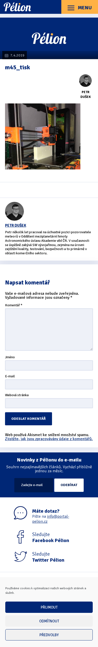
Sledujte (50, 538)
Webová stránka (17, 395)
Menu (84, 8)
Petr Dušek (15, 225)
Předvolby (49, 635)
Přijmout (49, 607)
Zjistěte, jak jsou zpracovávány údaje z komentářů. (49, 438)
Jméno (10, 357)
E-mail (10, 376)
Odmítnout (49, 621)
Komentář (13, 305)
